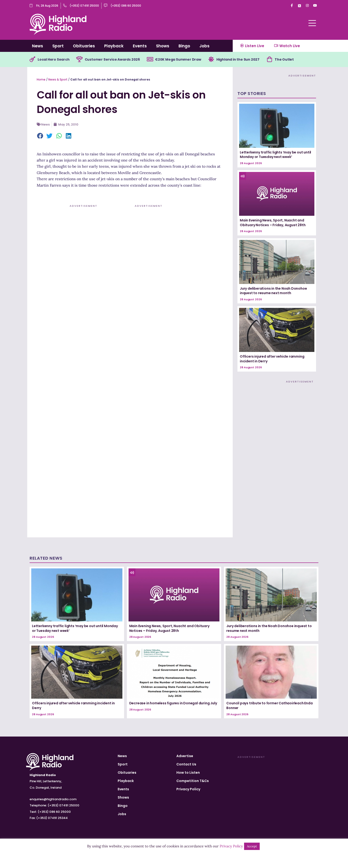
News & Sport (57, 79)
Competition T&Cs (192, 780)
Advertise (184, 756)
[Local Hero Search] (32, 59)
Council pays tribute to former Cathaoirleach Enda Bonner (269, 705)
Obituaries (84, 46)
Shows (162, 46)
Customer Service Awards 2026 (112, 59)
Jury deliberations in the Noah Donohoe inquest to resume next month (273, 291)
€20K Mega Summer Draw (178, 59)
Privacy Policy (188, 789)
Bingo (184, 46)
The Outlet (284, 59)
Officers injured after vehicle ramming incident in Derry (272, 359)
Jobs (204, 46)
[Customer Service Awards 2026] (79, 59)
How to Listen (188, 772)
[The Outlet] (269, 59)
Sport (58, 46)
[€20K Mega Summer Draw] (150, 59)
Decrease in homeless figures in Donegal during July (173, 703)
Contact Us (186, 764)
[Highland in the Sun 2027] (211, 59)
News (37, 46)
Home (41, 79)
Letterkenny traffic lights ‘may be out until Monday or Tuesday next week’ (275, 154)
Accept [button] (252, 846)
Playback (114, 46)
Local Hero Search (54, 59)
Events (140, 46)
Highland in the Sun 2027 (237, 59)
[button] (40, 136)
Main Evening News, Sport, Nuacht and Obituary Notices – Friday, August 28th (272, 222)
